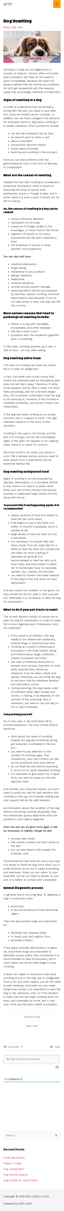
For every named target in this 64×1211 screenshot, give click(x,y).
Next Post (32, 1026)
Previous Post (32, 1016)
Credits (45, 1196)
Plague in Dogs (12, 1163)
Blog (6, 27)
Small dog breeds (14, 1157)
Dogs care (16, 27)
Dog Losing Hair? (13, 1169)
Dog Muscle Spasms (15, 1174)
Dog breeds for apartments (20, 1180)
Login (56, 1046)
